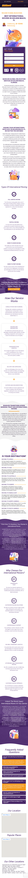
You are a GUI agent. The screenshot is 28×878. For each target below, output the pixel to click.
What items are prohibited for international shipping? (10, 767)
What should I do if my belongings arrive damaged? (13, 781)
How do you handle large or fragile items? (11, 797)
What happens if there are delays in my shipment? (13, 802)
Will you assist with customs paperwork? (13, 776)
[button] (24, 5)
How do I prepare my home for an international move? (11, 793)
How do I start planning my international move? (13, 757)
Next (14, 65)
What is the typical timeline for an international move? (11, 772)
